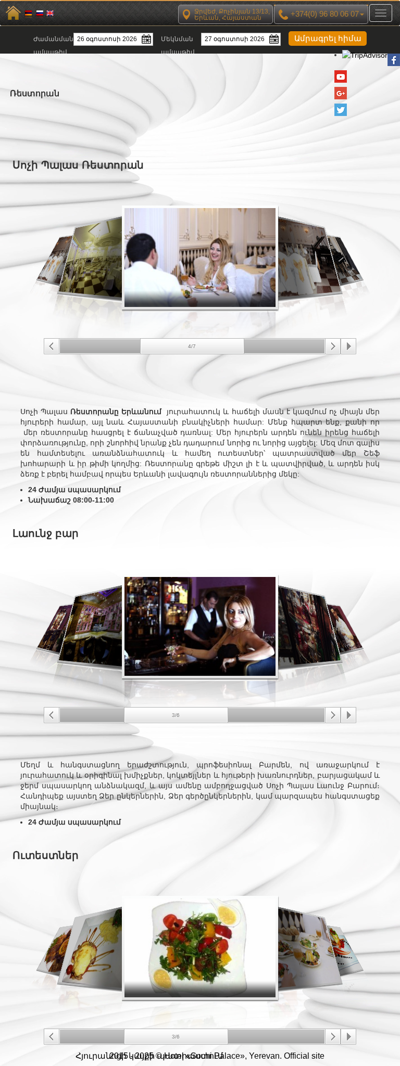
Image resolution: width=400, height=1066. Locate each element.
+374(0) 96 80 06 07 (324, 13)
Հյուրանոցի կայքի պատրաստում (149, 1055)
